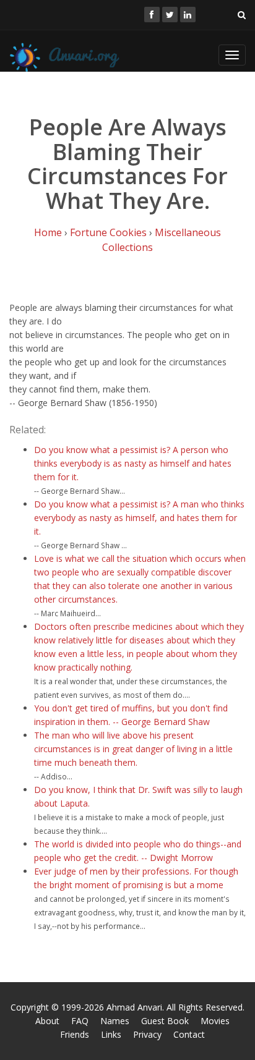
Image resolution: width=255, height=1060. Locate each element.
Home (48, 232)
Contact (189, 1034)
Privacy (147, 1034)
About (47, 1021)
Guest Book (165, 1021)
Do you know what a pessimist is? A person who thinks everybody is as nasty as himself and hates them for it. (132, 463)
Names (114, 1021)
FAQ (80, 1021)
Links (111, 1034)
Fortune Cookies (108, 232)
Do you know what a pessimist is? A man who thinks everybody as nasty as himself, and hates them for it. (139, 517)
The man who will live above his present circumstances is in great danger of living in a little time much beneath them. (133, 748)
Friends (74, 1034)
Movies (215, 1021)
